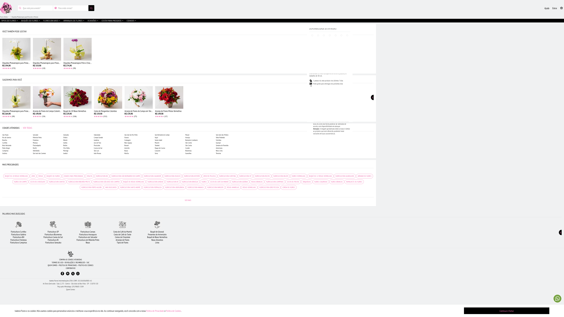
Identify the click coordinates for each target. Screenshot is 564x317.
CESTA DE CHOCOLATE (37, 182)
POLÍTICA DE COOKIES (85, 265)
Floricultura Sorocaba (53, 242)
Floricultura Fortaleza (18, 239)
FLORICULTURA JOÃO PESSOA (269, 187)
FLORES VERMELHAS (298, 176)
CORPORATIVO (70, 268)
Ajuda (546, 8)
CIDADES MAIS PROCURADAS (73, 176)
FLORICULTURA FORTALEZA (153, 187)
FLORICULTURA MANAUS (196, 187)
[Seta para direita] (373, 62)
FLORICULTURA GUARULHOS (344, 176)
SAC (88, 262)
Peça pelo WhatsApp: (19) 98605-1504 (70, 286)
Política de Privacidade (155, 310)
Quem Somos (70, 289)
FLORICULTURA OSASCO (172, 176)
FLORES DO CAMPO (20, 182)
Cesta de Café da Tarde (122, 234)
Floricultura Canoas (87, 231)
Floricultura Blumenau (53, 234)
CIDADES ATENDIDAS (17, 127)
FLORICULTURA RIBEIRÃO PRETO (79, 182)
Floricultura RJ (53, 239)
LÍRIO (33, 176)
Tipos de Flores (122, 242)
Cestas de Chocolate (122, 237)
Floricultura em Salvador (88, 237)
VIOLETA (89, 176)
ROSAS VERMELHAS (249, 187)
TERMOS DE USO (57, 262)
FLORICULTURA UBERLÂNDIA (174, 187)
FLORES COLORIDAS (320, 182)
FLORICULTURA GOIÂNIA (240, 182)
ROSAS (40, 176)
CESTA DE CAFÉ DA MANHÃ (219, 182)
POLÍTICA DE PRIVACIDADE (68, 265)
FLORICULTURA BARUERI (215, 187)
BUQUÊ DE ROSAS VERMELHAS (133, 182)
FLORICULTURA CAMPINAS (274, 182)
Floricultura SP (53, 231)
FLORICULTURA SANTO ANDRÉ (130, 187)
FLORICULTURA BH (102, 176)
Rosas (88, 242)
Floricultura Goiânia (18, 234)
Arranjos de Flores (122, 239)
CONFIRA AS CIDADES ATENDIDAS (70, 259)
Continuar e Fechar (507, 311)
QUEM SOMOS (52, 265)
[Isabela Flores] (70, 254)
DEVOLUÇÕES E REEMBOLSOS (75, 262)
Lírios (157, 242)
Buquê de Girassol (157, 231)
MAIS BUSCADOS (111, 187)
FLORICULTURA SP (245, 176)
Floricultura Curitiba (18, 231)
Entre (554, 8)
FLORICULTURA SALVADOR (152, 176)
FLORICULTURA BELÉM (280, 176)
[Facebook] (62, 275)
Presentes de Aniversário (157, 234)
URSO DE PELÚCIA (209, 176)
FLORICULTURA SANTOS (57, 182)
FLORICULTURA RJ (172, 182)
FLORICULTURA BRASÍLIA (190, 182)
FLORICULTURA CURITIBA (227, 176)
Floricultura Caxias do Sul (53, 237)
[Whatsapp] (78, 275)
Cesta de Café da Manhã (122, 231)
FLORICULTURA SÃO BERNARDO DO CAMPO (125, 176)
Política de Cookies (173, 310)
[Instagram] (67, 275)
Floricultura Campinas (18, 242)
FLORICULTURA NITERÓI (192, 176)
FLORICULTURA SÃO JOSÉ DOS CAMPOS (106, 182)
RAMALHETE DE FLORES (354, 182)
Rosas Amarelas (157, 239)
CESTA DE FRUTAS (293, 182)
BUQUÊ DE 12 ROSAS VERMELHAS (320, 176)
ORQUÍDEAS (307, 182)
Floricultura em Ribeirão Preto (88, 239)
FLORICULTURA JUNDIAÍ (155, 182)
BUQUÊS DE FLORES (53, 176)
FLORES (204, 182)
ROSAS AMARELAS (233, 187)
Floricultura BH (18, 237)
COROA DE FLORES (288, 187)
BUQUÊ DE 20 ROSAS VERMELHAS (16, 176)
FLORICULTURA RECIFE (262, 176)
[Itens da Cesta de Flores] (561, 8)
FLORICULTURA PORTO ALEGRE (91, 187)
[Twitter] (73, 273)
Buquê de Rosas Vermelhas (157, 237)
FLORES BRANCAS (337, 182)
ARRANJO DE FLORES (364, 176)
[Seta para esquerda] (3, 62)
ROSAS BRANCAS (257, 182)
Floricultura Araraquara (88, 234)
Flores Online (4, 17)
